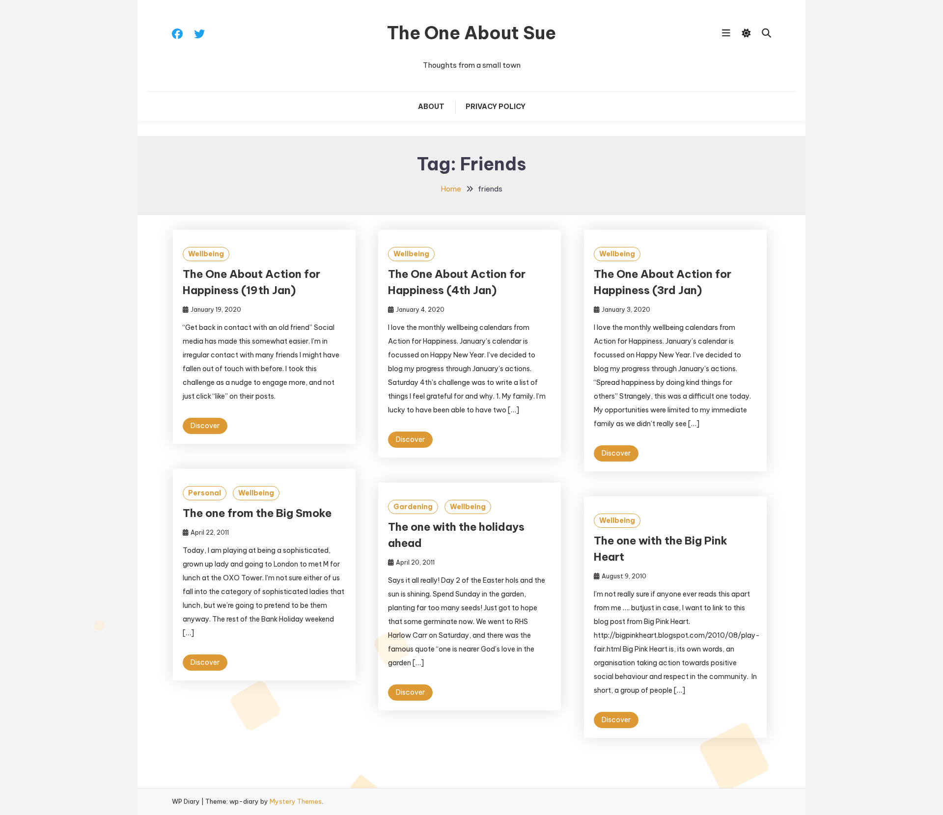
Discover (205, 425)
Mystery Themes (296, 801)
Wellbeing (206, 253)
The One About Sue (471, 33)
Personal (204, 493)
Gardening (413, 506)
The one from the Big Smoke (257, 513)
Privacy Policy (496, 106)
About (431, 106)
